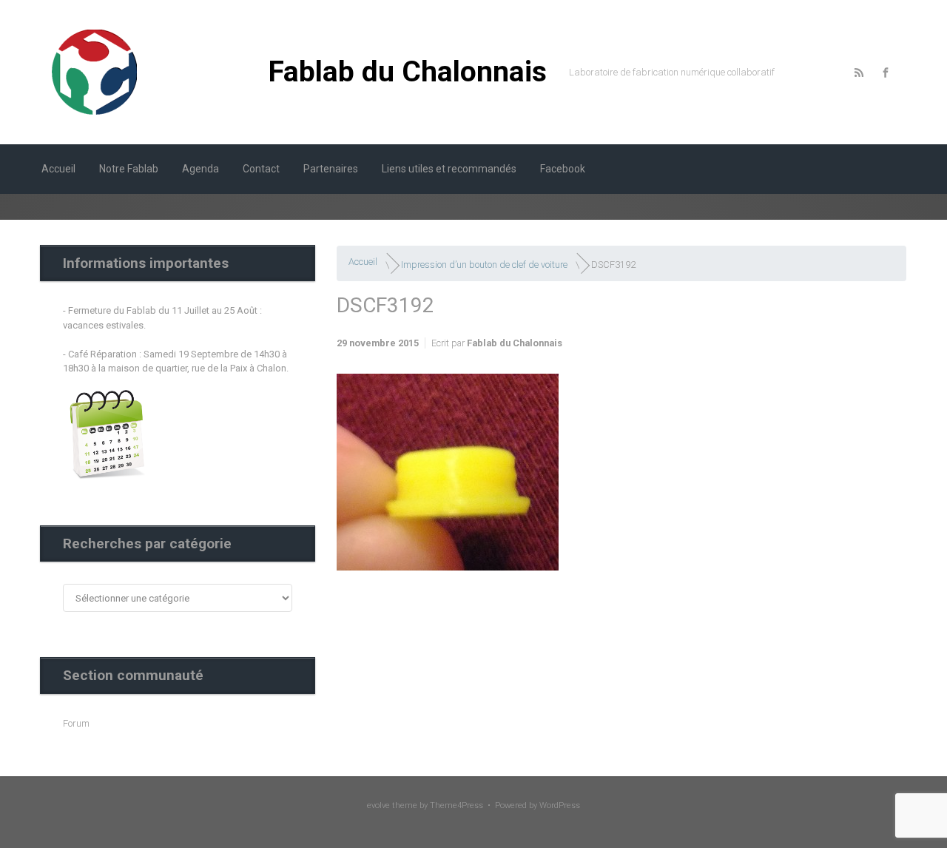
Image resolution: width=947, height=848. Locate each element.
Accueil (362, 261)
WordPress (559, 805)
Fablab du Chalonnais (408, 72)
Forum (76, 723)
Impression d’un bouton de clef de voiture (484, 264)
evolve (378, 805)
